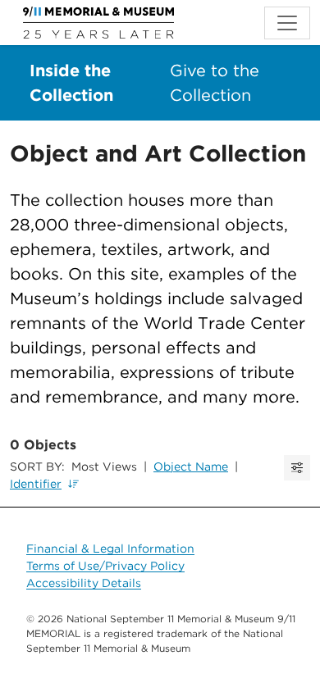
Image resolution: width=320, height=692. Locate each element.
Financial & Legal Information (110, 548)
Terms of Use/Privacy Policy (105, 565)
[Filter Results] (297, 467)
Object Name (190, 466)
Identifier (36, 483)
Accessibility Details (83, 583)
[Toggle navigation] (287, 23)
